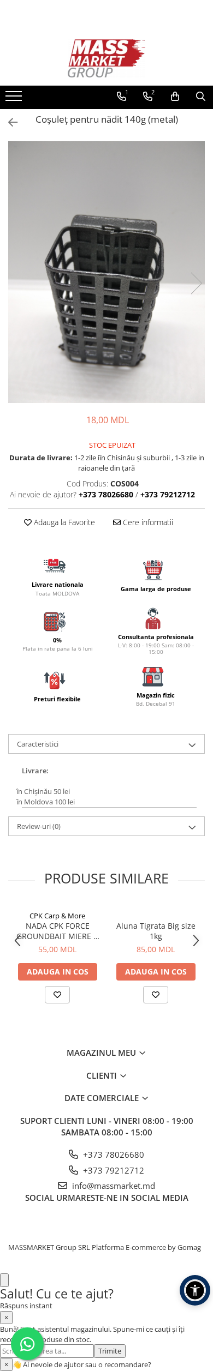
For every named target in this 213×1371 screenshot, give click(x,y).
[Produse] (15, 99)
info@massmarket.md (112, 1185)
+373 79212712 (112, 1170)
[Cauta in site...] (200, 96)
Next (196, 283)
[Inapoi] (8, 122)
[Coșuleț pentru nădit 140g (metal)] (106, 272)
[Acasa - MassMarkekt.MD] (106, 58)
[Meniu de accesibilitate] (195, 1290)
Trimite (109, 1351)
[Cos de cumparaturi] (175, 96)
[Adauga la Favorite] (57, 994)
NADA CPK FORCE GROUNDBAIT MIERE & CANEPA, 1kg (57, 931)
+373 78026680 (112, 1154)
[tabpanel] (106, 272)
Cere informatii (147, 522)
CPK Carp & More (57, 916)
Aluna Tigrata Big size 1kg (156, 931)
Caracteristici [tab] (37, 744)
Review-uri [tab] (39, 826)
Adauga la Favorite (63, 522)
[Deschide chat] (4, 1280)
